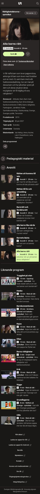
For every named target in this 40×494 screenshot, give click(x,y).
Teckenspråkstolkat (26, 61)
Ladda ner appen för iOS (18, 440)
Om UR (19, 471)
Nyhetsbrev (19, 455)
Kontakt (18, 461)
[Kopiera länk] (5, 146)
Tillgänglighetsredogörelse (19, 477)
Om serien (29, 13)
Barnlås (20, 450)
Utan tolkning (8, 65)
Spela (12, 54)
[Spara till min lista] (28, 54)
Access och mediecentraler (19, 466)
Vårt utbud (18, 434)
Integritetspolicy (19, 482)
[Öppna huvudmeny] (2, 3)
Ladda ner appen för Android (19, 445)
